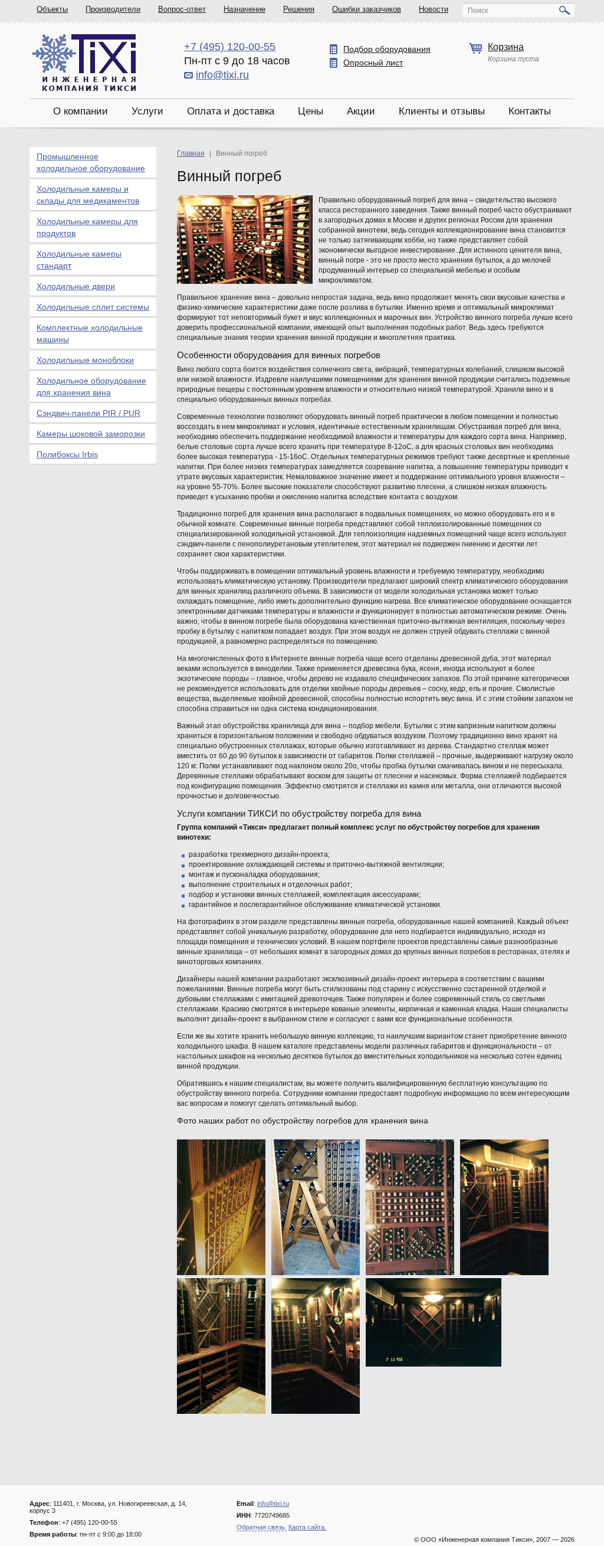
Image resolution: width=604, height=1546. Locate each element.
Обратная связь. (262, 1527)
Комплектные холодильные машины (90, 333)
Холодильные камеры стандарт (79, 259)
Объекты (52, 9)
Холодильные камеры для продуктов (87, 227)
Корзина (506, 47)
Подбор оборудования (387, 49)
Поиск (478, 10)
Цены (310, 111)
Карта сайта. (307, 1527)
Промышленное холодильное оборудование (91, 162)
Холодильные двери (76, 286)
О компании (80, 111)
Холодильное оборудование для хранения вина (91, 386)
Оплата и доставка (230, 111)
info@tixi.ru (222, 75)
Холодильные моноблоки (85, 360)
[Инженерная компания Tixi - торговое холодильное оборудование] (84, 62)
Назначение (244, 9)
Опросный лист (373, 62)
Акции (361, 111)
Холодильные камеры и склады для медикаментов (88, 194)
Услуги (147, 111)
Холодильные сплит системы (93, 307)
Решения (298, 9)
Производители (113, 9)
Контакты (529, 111)
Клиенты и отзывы (442, 111)
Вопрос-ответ (182, 9)
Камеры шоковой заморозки (91, 433)
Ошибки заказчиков (366, 9)
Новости (433, 9)
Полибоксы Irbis (67, 454)
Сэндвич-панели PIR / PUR (88, 413)
